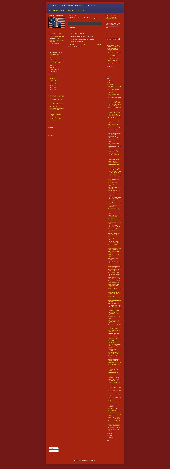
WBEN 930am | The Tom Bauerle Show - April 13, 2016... (114, 285)
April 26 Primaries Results (113, 131)
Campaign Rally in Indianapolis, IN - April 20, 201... (114, 202)
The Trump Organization (55, 43)
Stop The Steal (111, 342)
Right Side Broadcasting (55, 56)
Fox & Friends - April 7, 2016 (114, 340)
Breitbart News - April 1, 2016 (114, 427)
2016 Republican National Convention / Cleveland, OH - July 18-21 (113, 49)
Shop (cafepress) (53, 87)
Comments (52, 451)
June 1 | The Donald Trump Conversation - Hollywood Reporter (55, 114)
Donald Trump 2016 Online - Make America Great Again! (71, 5)
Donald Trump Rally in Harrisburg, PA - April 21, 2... (114, 184)
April (109, 84)
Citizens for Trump (54, 83)
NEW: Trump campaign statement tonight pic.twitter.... (113, 349)
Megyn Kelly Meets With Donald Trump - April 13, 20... (114, 293)
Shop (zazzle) (53, 89)
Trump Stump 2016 (54, 73)
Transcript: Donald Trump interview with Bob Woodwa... (113, 405)
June (109, 80)
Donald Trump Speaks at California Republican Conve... (113, 91)
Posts (51, 448)
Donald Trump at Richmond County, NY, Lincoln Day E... (114, 230)
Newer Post (71, 44)
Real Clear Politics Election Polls (57, 36)
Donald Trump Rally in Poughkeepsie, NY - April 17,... (114, 238)
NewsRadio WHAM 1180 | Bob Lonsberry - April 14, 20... (114, 274)
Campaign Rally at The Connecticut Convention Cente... (113, 263)
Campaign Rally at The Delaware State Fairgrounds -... (114, 176)
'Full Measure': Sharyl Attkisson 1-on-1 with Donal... (113, 369)
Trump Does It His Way (113, 408)
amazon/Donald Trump (55, 54)
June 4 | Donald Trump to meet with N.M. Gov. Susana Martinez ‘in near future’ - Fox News (57, 101)
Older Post (99, 44)
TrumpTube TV (53, 78)
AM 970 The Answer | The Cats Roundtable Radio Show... (114, 313)
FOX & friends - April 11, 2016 (115, 324)
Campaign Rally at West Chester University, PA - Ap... (113, 154)
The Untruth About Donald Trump (57, 60)
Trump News (52, 67)
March (109, 433)
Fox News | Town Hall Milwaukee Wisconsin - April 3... (115, 387)
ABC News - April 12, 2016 (114, 303)
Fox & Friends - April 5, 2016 (114, 362)
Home (85, 44)
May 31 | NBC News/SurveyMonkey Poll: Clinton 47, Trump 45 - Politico (56, 119)
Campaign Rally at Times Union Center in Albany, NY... (114, 321)
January (110, 437)
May (109, 82)
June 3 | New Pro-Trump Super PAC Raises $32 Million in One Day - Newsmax (56, 105)
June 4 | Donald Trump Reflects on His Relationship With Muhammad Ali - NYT (57, 96)
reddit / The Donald (54, 80)
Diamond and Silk (53, 82)
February (110, 435)
